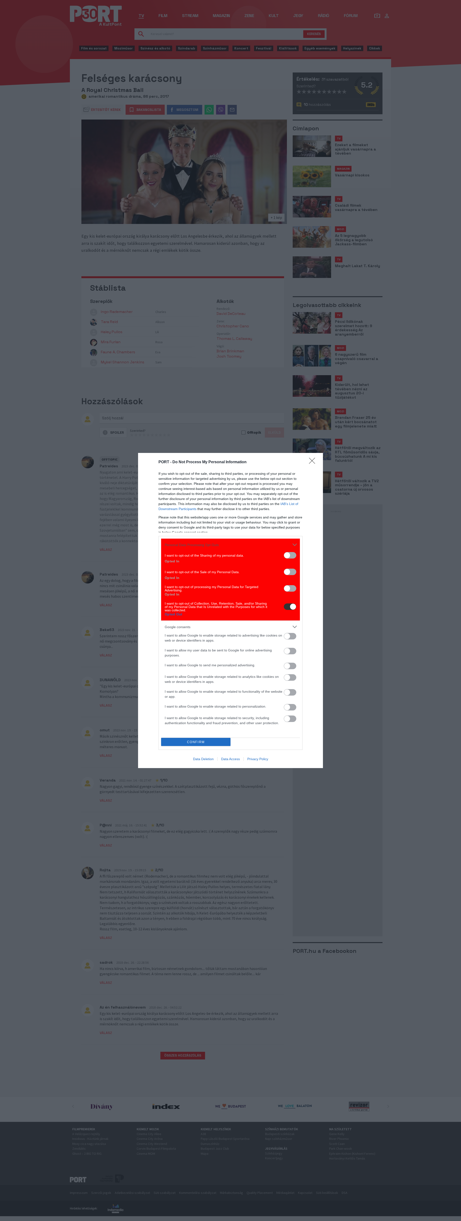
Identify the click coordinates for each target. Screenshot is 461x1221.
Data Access (230, 759)
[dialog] (230, 610)
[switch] (290, 555)
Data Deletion (203, 759)
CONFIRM (196, 742)
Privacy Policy (257, 759)
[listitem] (230, 544)
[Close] (313, 462)
